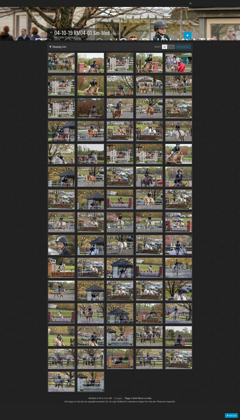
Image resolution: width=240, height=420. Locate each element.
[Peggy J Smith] (51, 32)
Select (158, 46)
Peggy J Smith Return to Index (138, 398)
